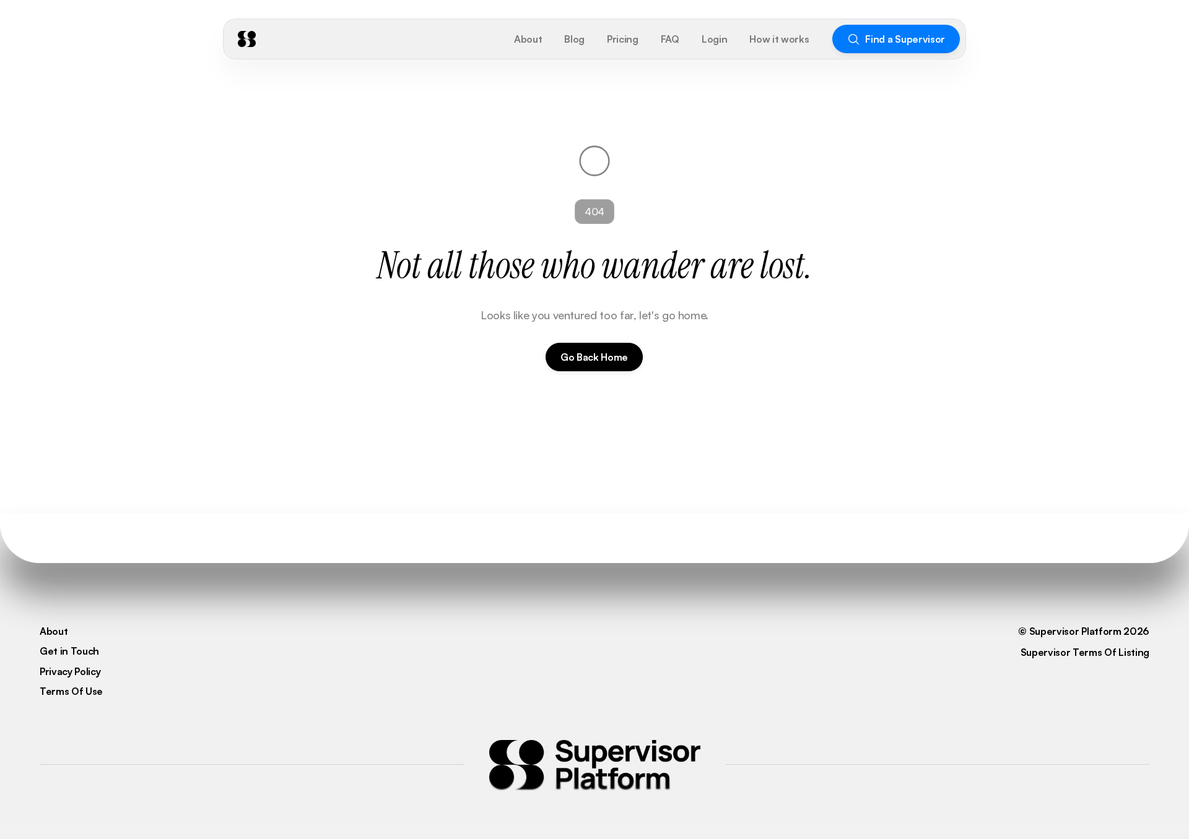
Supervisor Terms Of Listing (1085, 652)
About (54, 631)
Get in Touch (69, 651)
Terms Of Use (71, 691)
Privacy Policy (70, 671)
